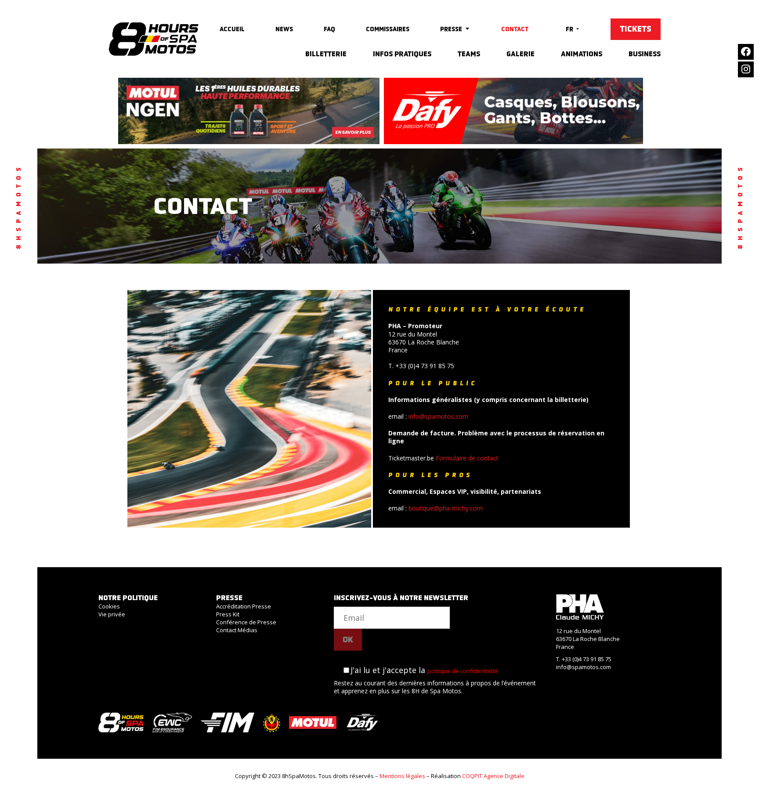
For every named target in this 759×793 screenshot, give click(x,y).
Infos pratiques (402, 53)
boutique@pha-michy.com (445, 508)
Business (645, 53)
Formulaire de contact (467, 458)
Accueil (232, 29)
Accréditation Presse (243, 606)
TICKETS (635, 29)
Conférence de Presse (246, 622)
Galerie (520, 53)
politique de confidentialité (463, 671)
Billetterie (326, 53)
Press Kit (227, 614)
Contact (514, 29)
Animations (581, 53)
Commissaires (387, 29)
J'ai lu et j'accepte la (425, 670)
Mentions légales (402, 776)
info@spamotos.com (438, 416)
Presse (451, 29)
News (284, 29)
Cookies (109, 606)
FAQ (329, 29)
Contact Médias (236, 630)
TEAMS (469, 53)
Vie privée (111, 614)
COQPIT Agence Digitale (493, 776)
